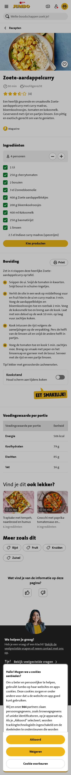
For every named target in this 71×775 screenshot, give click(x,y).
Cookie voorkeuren (35, 764)
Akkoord (35, 740)
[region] (35, 718)
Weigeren (35, 752)
